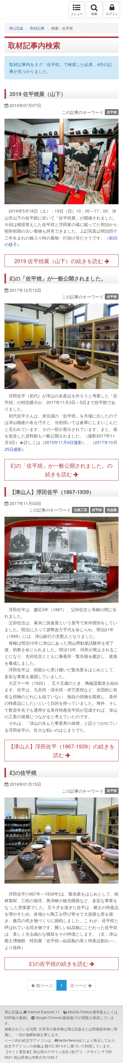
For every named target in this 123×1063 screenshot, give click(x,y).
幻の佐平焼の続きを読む (59, 963)
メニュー (77, 14)
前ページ (44, 985)
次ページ (79, 985)
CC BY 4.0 (57, 1045)
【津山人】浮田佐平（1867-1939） (52, 492)
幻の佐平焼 (23, 773)
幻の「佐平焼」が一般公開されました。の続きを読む (61, 469)
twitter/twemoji (70, 1040)
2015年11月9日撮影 (63, 442)
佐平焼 (112, 112)
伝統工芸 (80, 509)
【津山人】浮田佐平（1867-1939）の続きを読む (61, 750)
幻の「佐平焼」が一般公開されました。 (58, 278)
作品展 (112, 509)
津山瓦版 (17, 9)
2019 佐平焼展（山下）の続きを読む (59, 261)
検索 (94, 14)
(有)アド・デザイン (85, 1051)
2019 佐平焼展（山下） (38, 94)
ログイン (112, 14)
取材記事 (37, 27)
